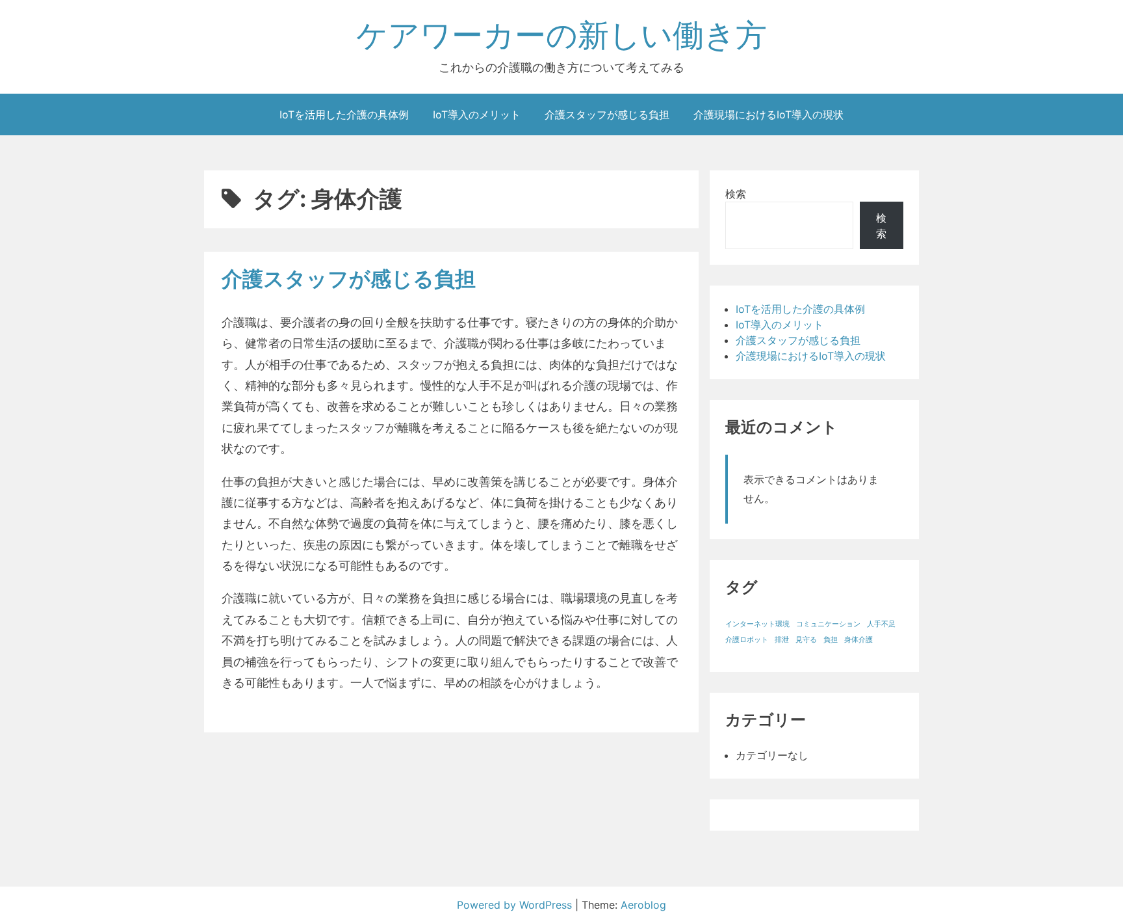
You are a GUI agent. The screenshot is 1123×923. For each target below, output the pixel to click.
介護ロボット (746, 639)
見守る (806, 639)
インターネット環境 (757, 624)
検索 (735, 193)
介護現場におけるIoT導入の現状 (768, 114)
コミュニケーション (828, 624)
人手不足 (881, 624)
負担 (830, 639)
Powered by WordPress (516, 904)
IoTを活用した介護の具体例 (344, 114)
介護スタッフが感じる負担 (607, 114)
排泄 (782, 639)
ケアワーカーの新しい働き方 (561, 35)
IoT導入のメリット (477, 114)
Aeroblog (643, 904)
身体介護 (858, 639)
